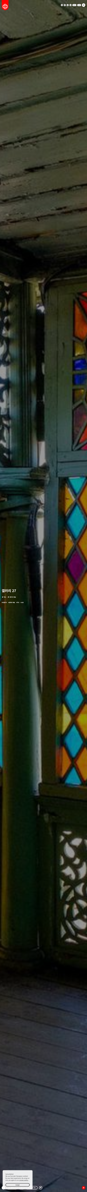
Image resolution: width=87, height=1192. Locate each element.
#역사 (17, 602)
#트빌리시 (4, 602)
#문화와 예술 (11, 602)
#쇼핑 (22, 602)
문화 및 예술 (12, 597)
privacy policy (23, 1180)
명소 (5, 597)
